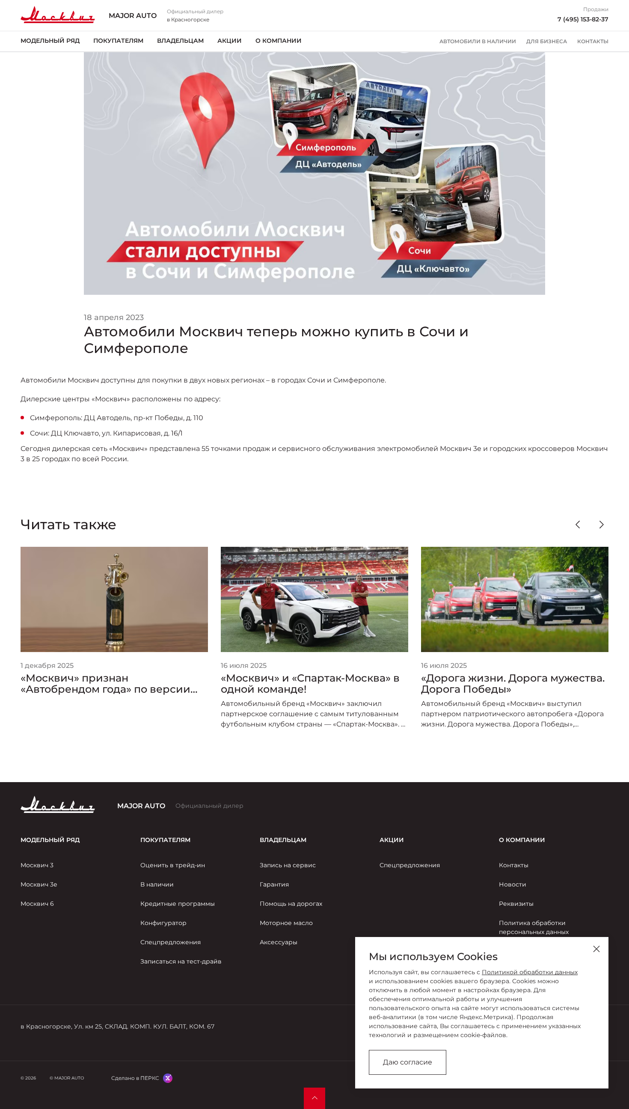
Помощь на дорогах (291, 903)
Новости (512, 884)
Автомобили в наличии (477, 41)
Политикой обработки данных (530, 972)
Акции (229, 40)
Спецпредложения (170, 942)
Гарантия (274, 884)
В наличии (157, 884)
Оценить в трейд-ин (172, 865)
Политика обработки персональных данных (534, 927)
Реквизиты (516, 903)
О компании (278, 40)
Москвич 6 (37, 903)
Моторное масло (286, 923)
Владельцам (180, 40)
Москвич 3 (37, 865)
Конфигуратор (163, 923)
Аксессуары (278, 942)
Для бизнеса (546, 41)
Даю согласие (407, 1062)
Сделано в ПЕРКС (135, 1078)
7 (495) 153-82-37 (583, 19)
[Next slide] (601, 524)
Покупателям (118, 40)
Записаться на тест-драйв (181, 961)
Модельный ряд (50, 40)
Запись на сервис (288, 865)
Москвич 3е (39, 884)
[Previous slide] (577, 524)
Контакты (592, 41)
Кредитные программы (177, 903)
